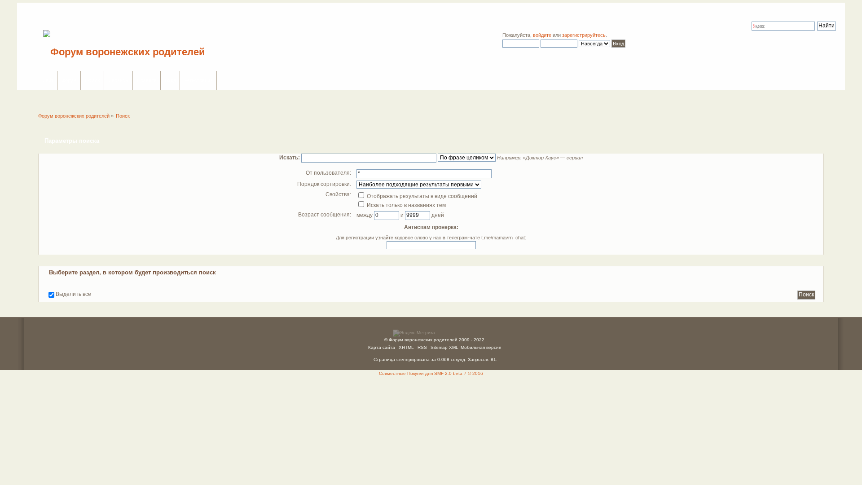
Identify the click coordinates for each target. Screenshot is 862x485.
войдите (542, 35)
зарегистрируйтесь (584, 35)
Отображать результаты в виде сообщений (421, 196)
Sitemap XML (444, 347)
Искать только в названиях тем (405, 205)
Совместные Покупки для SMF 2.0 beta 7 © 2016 (431, 373)
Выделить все (73, 294)
